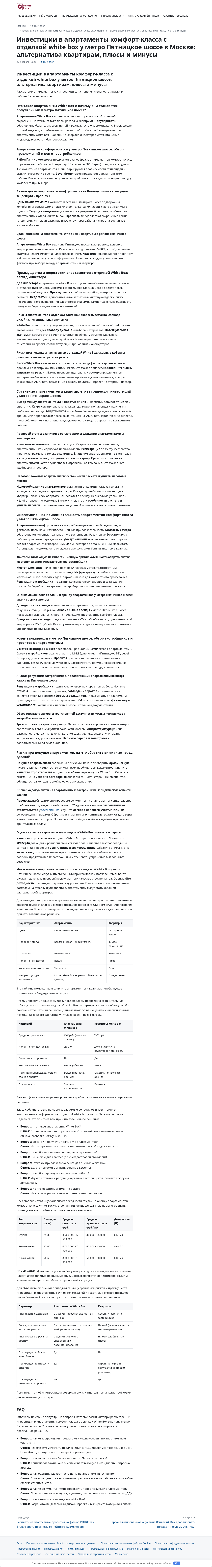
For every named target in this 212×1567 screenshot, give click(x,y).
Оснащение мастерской (59, 1554)
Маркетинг (121, 1554)
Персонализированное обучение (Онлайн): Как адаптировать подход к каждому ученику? (152, 1522)
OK (176, 1563)
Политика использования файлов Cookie (126, 1543)
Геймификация (48, 15)
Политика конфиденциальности (174, 1543)
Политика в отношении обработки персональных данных (61, 1543)
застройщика (50, 810)
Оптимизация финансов (143, 15)
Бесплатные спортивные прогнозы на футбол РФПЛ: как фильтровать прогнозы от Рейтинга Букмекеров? (55, 1522)
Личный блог (37, 25)
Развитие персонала (175, 15)
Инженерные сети (112, 15)
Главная (21, 25)
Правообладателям (28, 1548)
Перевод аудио (26, 15)
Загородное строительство (94, 1554)
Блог (19, 1543)
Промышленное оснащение (80, 15)
